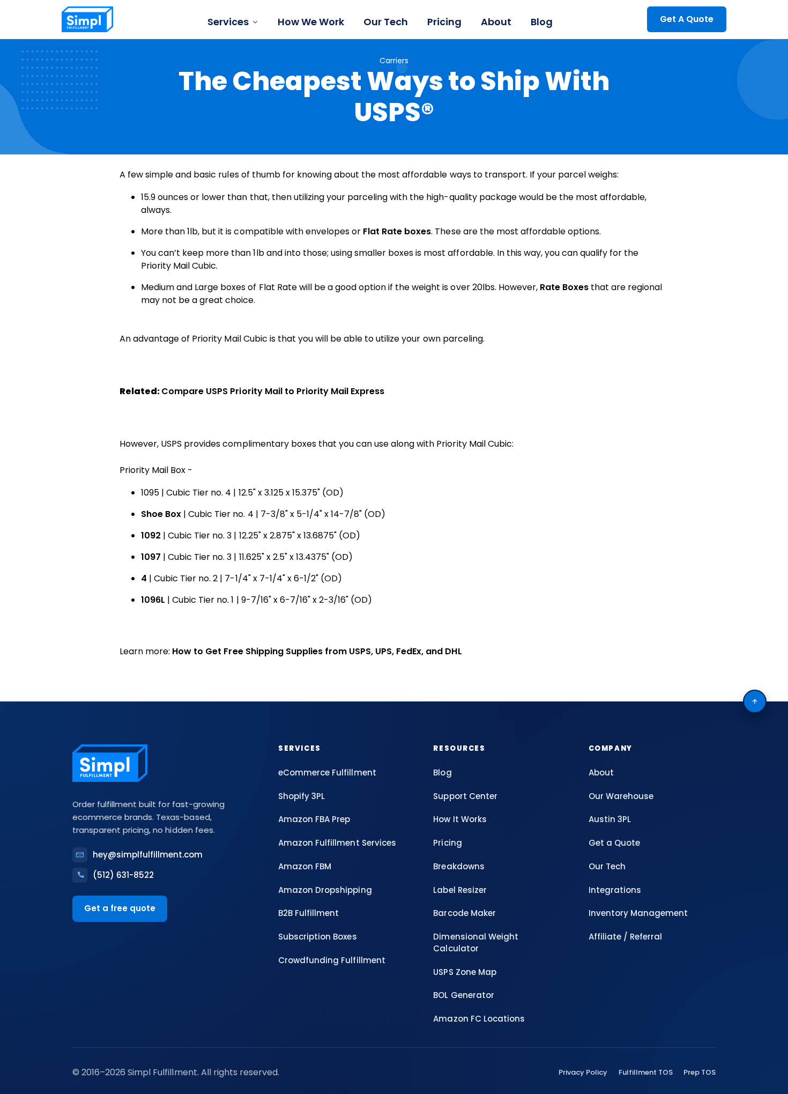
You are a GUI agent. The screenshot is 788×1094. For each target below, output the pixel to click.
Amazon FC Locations (478, 1018)
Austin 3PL (610, 819)
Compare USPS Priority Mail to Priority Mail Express (272, 391)
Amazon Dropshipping (324, 890)
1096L (153, 600)
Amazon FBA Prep (314, 819)
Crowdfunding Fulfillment (331, 960)
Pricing (444, 21)
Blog (542, 21)
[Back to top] (755, 701)
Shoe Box (161, 514)
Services (228, 21)
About (496, 21)
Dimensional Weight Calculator (475, 942)
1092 (151, 535)
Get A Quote (686, 19)
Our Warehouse (621, 796)
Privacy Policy (583, 1072)
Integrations (615, 890)
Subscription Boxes (317, 936)
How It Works (459, 819)
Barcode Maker (464, 913)
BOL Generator (463, 995)
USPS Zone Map (464, 972)
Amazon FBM (304, 866)
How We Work (311, 21)
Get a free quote (119, 908)
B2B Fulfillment (308, 913)
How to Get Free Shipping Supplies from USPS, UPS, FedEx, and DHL (317, 651)
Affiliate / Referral (625, 936)
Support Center (465, 796)
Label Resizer (459, 890)
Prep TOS (699, 1072)
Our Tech (385, 21)
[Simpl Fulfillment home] (87, 19)
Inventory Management (638, 913)
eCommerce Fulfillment (327, 772)
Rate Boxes (564, 287)
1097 (151, 557)
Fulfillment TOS (646, 1072)
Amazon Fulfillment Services (337, 842)
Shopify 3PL (301, 796)
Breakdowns (458, 866)
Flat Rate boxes (397, 231)
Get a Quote (614, 842)
